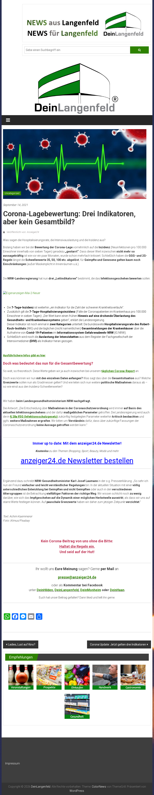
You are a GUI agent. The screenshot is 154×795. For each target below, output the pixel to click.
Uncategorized (12, 193)
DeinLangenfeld (67, 590)
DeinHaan (117, 590)
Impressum (12, 763)
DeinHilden (45, 590)
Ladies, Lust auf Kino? (21, 644)
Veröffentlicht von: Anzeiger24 (22, 232)
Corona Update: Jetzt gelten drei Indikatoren (118, 644)
